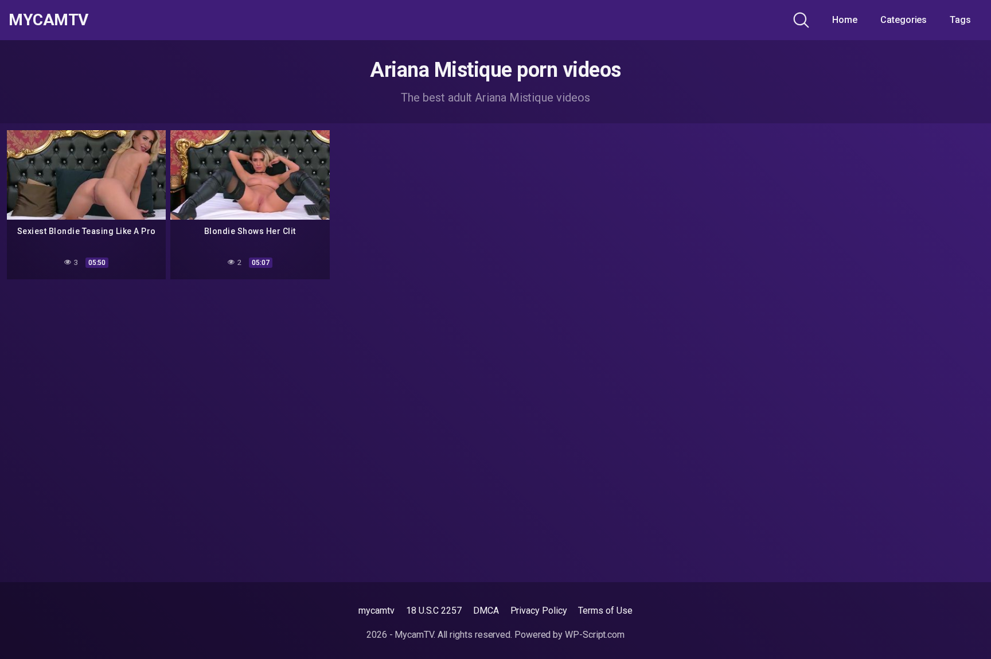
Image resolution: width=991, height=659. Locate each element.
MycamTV (48, 20)
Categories (903, 19)
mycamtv (376, 610)
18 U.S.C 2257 (434, 610)
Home (844, 19)
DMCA (486, 610)
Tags (960, 19)
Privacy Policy (538, 610)
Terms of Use (605, 610)
